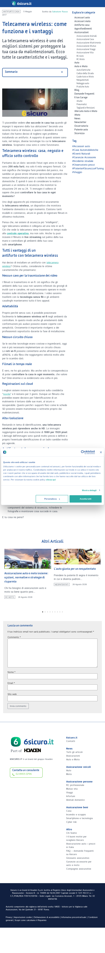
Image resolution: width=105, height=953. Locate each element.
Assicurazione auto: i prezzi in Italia (80, 845)
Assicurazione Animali (87, 36)
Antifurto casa (11, 11)
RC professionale (75, 785)
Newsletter (80, 123)
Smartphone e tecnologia (79, 818)
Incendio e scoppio (76, 814)
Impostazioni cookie (23, 917)
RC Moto (81, 60)
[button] (6, 578)
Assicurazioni (81, 33)
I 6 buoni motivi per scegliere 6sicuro (76, 838)
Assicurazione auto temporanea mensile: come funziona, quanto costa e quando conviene (74, 581)
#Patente (77, 168)
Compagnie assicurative (78, 869)
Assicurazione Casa (85, 40)
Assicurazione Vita (85, 53)
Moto (77, 115)
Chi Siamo (71, 833)
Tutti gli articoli (74, 752)
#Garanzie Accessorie (84, 157)
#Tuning (99, 168)
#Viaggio (77, 172)
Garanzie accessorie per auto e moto (78, 863)
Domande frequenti (84, 94)
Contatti (70, 741)
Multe (79, 101)
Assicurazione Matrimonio (89, 43)
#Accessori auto (81, 146)
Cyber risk (71, 822)
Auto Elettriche (83, 70)
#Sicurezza (88, 168)
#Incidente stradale (82, 161)
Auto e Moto (81, 67)
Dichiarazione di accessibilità (46, 917)
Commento (14, 637)
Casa (68, 811)
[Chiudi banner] (101, 452)
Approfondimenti (83, 29)
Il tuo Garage (81, 98)
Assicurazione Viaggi (86, 50)
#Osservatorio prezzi (83, 165)
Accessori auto (82, 18)
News (77, 119)
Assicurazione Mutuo (86, 46)
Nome (11, 672)
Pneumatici (82, 105)
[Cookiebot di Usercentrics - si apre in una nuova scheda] (83, 452)
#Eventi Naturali (81, 154)
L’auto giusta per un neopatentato (25, 569)
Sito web (12, 694)
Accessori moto (82, 22)
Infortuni (70, 796)
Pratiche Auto (83, 87)
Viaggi (69, 792)
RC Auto (80, 56)
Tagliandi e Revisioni (86, 108)
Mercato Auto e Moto (85, 111)
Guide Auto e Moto (85, 77)
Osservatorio (81, 126)
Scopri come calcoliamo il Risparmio (30, 920)
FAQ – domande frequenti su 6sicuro (80, 852)
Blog (76, 90)
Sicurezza (79, 134)
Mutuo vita (72, 789)
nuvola (6, 394)
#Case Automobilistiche (85, 150)
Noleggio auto (83, 84)
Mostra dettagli (89, 490)
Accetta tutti (85, 499)
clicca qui (51, 479)
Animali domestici (75, 800)
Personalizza (50, 499)
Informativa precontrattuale (73, 917)
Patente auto (81, 130)
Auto (76, 63)
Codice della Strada (85, 74)
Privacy (9, 917)
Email (11, 683)
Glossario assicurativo (77, 858)
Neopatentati (83, 80)
